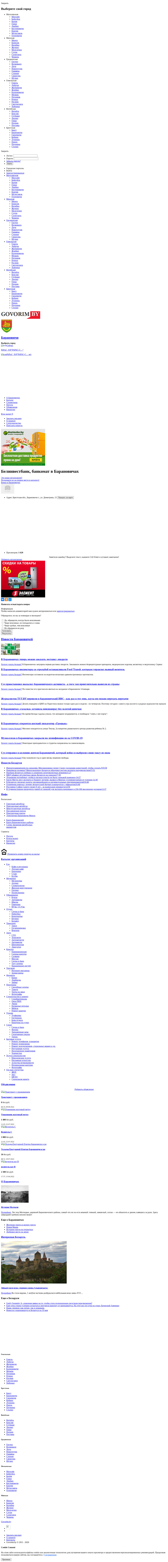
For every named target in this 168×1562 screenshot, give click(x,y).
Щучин (15, 78)
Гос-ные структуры (14, 1070)
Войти (9, 171)
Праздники (11, 985)
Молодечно (17, 50)
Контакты (10, 1540)
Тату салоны (17, 963)
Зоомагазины (17, 973)
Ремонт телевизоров (21, 1044)
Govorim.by (6, 1522)
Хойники (16, 106)
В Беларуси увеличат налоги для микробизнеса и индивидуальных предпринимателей (47, 782)
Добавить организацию (11, 559)
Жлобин (15, 90)
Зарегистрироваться (15, 173)
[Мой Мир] (10, 599)
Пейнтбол (16, 914)
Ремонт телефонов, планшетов (25, 1041)
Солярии (15, 956)
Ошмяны (16, 71)
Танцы (15, 1037)
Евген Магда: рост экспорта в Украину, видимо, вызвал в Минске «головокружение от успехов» (52, 780)
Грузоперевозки (19, 928)
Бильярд (15, 921)
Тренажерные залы (20, 1032)
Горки (14, 24)
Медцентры (17, 881)
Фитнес (15, 1030)
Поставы (15, 125)
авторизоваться (45, 611)
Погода (9, 405)
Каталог (10, 400)
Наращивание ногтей (21, 966)
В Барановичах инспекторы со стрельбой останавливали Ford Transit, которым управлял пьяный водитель (63, 669)
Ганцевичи (16, 135)
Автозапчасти (18, 940)
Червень (15, 57)
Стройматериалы (19, 999)
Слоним (15, 73)
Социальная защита (20, 1079)
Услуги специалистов (16, 1056)
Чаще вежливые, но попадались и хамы (22, 623)
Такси (14, 926)
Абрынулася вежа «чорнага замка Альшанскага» (24, 1288)
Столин (15, 147)
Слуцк (14, 52)
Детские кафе (18, 869)
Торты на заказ (18, 992)
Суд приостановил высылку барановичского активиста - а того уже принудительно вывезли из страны (60, 684)
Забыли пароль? (13, 161)
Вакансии (10, 409)
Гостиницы (17, 1018)
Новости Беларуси (11, 762)
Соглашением (50, 1555)
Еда (8, 864)
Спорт (9, 1025)
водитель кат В (8, 1167)
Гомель (15, 83)
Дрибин (15, 26)
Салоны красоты (19, 954)
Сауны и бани (18, 911)
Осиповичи (17, 36)
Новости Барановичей (17, 639)
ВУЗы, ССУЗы (18, 907)
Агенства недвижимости (23, 1063)
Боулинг (15, 918)
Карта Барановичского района (19, 822)
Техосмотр (16, 937)
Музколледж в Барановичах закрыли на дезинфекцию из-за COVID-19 (42, 738)
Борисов (15, 43)
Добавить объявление (84, 1089)
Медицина (11, 878)
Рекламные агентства (21, 1060)
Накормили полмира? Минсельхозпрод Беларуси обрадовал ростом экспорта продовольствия (50, 770)
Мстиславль (17, 33)
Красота (10, 949)
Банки (14, 978)
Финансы (10, 975)
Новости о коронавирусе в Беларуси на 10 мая (27, 1310)
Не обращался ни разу (14, 628)
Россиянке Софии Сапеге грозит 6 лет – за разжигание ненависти (38, 787)
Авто (8, 933)
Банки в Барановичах (10, 482)
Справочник (11, 402)
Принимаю (6, 1560)
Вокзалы (15, 930)
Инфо (4, 794)
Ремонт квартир (19, 1011)
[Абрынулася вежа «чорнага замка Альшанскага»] (34, 1283)
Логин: (9, 156)
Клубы (15, 876)
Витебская (11, 270)
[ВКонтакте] (2, 599)
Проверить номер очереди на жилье (23, 854)
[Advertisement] (84, 376)
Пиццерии (16, 871)
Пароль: (10, 158)
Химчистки (17, 1053)
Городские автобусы (15, 804)
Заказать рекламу (14, 418)
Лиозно (15, 118)
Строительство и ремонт (17, 996)
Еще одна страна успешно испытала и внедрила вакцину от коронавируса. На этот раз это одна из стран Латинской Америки (62, 1306)
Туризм (9, 1013)
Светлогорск (17, 104)
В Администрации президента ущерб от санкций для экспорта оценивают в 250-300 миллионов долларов (56, 789)
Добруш (15, 85)
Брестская (10, 289)
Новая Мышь (12, 1227)
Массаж (15, 959)
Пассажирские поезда (16, 811)
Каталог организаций (13, 859)
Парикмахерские (19, 952)
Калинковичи (18, 92)
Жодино (15, 47)
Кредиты (10, 841)
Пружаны (16, 144)
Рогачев (15, 102)
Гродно (15, 62)
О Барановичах (13, 398)
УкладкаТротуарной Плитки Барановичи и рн (23, 1149)
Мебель (15, 1008)
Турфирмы (16, 1015)
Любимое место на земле (17, 1232)
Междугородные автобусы (18, 808)
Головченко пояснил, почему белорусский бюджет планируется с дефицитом (43, 784)
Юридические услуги (21, 1058)
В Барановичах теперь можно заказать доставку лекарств (34, 659)
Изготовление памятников (23, 1051)
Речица (15, 99)
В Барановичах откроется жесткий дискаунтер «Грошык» (34, 723)
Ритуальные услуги (20, 1048)
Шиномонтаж (18, 944)
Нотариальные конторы (22, 1065)
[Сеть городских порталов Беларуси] (20, 318)
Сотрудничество (13, 423)
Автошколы (17, 900)
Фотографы (17, 994)
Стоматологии (18, 885)
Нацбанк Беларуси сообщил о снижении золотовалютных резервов (38, 773)
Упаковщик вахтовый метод (14, 1114)
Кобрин (15, 137)
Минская (10, 199)
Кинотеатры (17, 916)
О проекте (10, 421)
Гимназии (16, 904)
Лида (14, 66)
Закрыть (4, 3)
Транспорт (11, 923)
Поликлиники (18, 893)
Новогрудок (17, 69)
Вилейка (15, 45)
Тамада (15, 989)
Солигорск (16, 54)
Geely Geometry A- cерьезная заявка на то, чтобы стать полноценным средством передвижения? (49, 1303)
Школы (15, 902)
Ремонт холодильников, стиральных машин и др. (34, 1046)
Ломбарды (16, 980)
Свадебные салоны (20, 987)
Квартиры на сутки (20, 1022)
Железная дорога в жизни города (21, 1225)
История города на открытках (19, 1229)
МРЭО (15, 1077)
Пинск (14, 142)
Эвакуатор (16, 947)
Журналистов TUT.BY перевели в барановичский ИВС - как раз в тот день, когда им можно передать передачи (64, 698)
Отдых (9, 909)
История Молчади (9, 1207)
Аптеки (15, 883)
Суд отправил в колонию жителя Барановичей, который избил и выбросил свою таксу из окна (55, 752)
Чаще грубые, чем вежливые (17, 625)
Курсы (14, 897)
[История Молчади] (15, 1202)
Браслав (15, 113)
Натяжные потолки (20, 1006)
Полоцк (15, 123)
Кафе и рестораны (20, 867)
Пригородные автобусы (17, 806)
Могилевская (12, 175)
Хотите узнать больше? (11, 664)
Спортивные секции (21, 1034)
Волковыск (17, 64)
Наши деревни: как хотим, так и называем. (25, 1308)
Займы (14, 982)
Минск (15, 40)
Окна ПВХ (16, 1001)
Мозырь (15, 95)
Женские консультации (22, 888)
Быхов (14, 21)
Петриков (16, 97)
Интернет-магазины (21, 970)
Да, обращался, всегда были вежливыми (22, 620)
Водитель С (6, 1132)
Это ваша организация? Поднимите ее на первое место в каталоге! (20, 479)
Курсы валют (12, 838)
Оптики (15, 890)
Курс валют (7, 414)
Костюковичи (18, 28)
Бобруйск (16, 19)
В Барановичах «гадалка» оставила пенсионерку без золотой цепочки (41, 709)
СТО (14, 935)
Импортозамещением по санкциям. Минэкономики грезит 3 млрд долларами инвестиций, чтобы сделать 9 (56, 768)
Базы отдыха (17, 1020)
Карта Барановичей (15, 820)
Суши (14, 874)
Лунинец (16, 139)
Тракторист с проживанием (14, 1097)
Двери (14, 1004)
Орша (14, 121)
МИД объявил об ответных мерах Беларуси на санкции (33, 775)
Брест (14, 130)
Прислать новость (14, 425)
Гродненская (12, 220)
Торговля (10, 968)
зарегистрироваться (65, 611)
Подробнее (6, 1212)
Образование (12, 895)
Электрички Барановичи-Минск (20, 815)
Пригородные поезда (15, 813)
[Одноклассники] (6, 599)
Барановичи (17, 132)
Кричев (15, 31)
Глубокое (16, 116)
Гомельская (11, 241)
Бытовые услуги (13, 1039)
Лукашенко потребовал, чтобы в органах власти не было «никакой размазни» (43, 777)
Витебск (15, 111)
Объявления (11, 407)
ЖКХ (14, 1072)
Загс (13, 1074)
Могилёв (16, 17)
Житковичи (17, 87)
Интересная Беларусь (13, 1237)
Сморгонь (16, 76)
